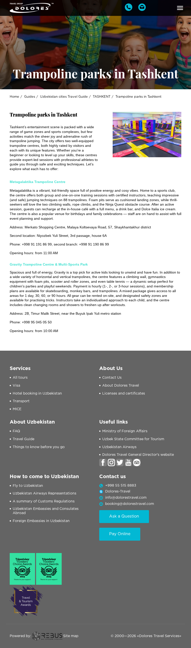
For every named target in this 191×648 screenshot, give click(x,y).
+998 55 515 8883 (120, 485)
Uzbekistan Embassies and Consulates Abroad (46, 511)
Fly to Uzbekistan (28, 485)
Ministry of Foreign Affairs (124, 431)
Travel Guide (23, 439)
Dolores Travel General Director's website (138, 454)
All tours (20, 377)
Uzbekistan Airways (119, 447)
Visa (16, 385)
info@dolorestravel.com (125, 497)
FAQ (16, 431)
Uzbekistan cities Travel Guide (64, 96)
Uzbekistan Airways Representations (44, 493)
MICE (17, 409)
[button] (180, 8)
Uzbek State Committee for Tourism (133, 439)
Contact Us (112, 377)
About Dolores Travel (120, 385)
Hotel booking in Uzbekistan (37, 393)
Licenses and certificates (123, 393)
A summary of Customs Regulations (44, 501)
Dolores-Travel (117, 491)
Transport (21, 401)
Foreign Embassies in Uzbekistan (41, 521)
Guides (29, 96)
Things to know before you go (39, 447)
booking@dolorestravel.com (129, 503)
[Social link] (103, 462)
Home (14, 96)
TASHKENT (101, 96)
